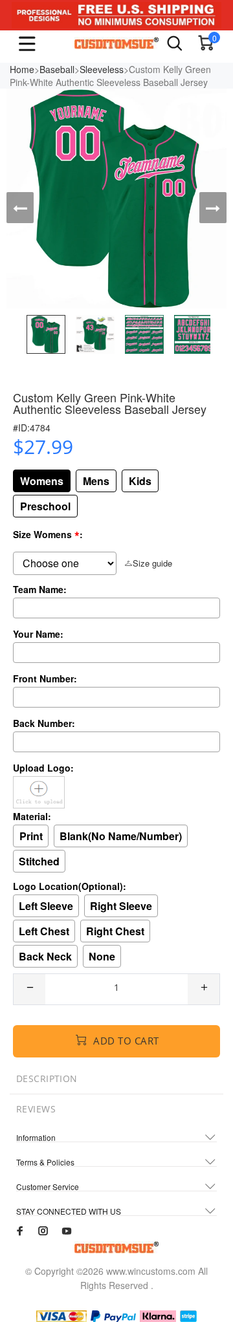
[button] (20, 207)
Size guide (152, 563)
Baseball (56, 69)
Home (22, 69)
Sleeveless (102, 69)
